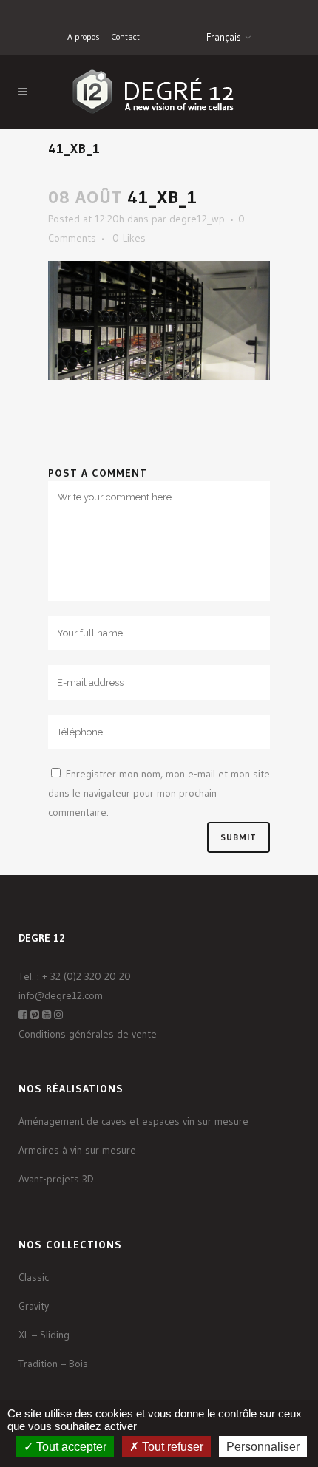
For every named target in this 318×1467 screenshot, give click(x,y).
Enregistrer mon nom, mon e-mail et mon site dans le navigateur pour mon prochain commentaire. (159, 793)
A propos (83, 36)
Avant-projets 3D (56, 1178)
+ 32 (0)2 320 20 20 (86, 976)
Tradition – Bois (53, 1363)
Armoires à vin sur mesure (77, 1150)
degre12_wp (197, 218)
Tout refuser (171, 1446)
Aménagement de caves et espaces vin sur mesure (133, 1121)
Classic (33, 1277)
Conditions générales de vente (87, 1034)
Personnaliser (263, 1446)
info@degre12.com (60, 995)
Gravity (33, 1306)
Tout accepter (69, 1446)
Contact (125, 36)
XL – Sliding (44, 1334)
